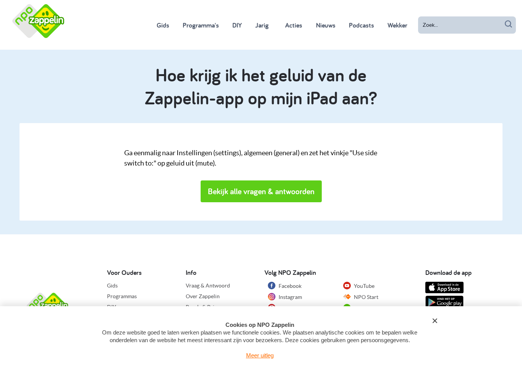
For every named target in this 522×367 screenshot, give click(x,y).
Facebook (289, 286)
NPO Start (365, 297)
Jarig (262, 25)
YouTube (363, 286)
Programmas (122, 296)
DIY (237, 25)
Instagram (289, 297)
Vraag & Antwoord (208, 286)
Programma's (201, 25)
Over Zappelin (203, 296)
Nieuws (326, 25)
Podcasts (361, 25)
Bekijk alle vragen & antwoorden (261, 191)
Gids (163, 25)
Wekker (397, 25)
